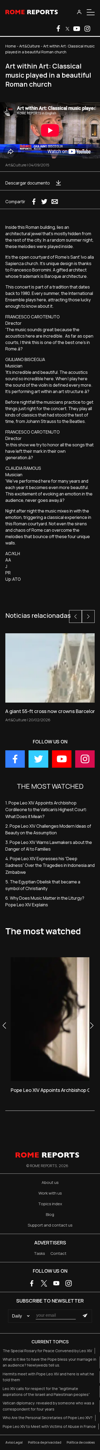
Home (10, 46)
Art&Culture (29, 46)
